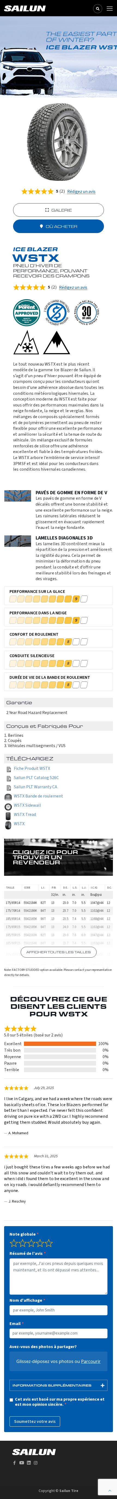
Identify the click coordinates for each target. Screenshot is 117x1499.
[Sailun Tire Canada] (25, 8)
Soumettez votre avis (35, 1421)
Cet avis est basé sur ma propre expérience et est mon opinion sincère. (59, 1401)
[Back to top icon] (110, 1491)
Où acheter (61, 226)
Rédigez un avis (81, 192)
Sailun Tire (68, 1491)
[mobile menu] (109, 8)
